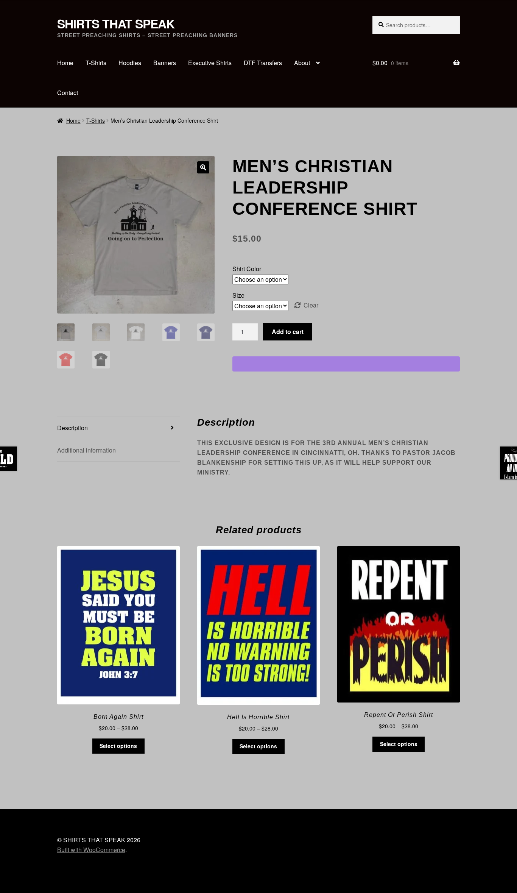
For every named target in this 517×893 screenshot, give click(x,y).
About (302, 62)
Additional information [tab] (86, 450)
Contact (67, 92)
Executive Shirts (210, 62)
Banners (164, 62)
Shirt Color (246, 268)
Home (65, 62)
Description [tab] (72, 427)
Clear (311, 305)
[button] (203, 167)
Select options (118, 745)
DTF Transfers (263, 62)
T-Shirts (96, 62)
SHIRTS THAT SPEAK (115, 23)
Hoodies (129, 62)
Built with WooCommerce (91, 849)
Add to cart (288, 331)
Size (238, 295)
